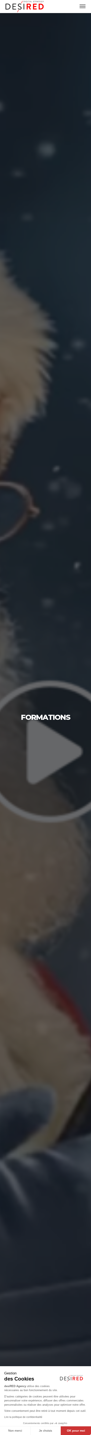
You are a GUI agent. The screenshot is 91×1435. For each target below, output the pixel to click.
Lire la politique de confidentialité (23, 1417)
